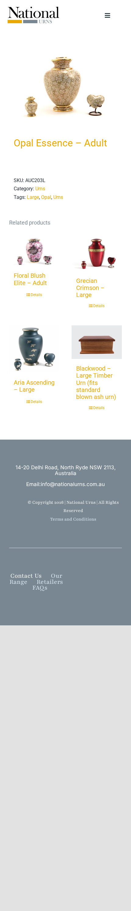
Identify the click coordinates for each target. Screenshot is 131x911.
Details (36, 295)
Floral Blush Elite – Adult (30, 279)
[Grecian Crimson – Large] (97, 253)
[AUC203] (65, 85)
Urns (40, 189)
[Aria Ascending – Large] (34, 349)
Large (33, 197)
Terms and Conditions (73, 519)
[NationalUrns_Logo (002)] (35, 6)
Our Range (35, 579)
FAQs (40, 588)
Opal (46, 197)
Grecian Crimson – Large (90, 287)
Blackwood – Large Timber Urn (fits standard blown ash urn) (96, 383)
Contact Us (26, 576)
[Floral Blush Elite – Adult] (34, 250)
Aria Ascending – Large (34, 386)
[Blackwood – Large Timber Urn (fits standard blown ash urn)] (97, 342)
